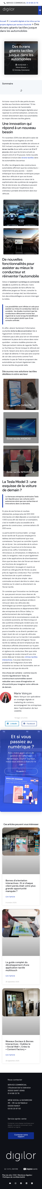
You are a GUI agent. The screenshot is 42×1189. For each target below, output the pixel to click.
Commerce (25, 70)
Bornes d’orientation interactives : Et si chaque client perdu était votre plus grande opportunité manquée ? (21, 886)
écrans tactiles (28, 157)
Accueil (3, 21)
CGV (15, 1175)
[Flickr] (32, 1183)
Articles (18, 70)
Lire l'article (10, 897)
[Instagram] (15, 1183)
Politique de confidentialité (14, 1177)
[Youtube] (10, 1183)
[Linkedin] (26, 1183)
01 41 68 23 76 (32, 3)
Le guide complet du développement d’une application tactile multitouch (17, 966)
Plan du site (7, 1175)
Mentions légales (25, 1175)
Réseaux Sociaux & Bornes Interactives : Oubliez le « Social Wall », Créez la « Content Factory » (19, 1045)
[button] (12, 723)
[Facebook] (21, 1183)
